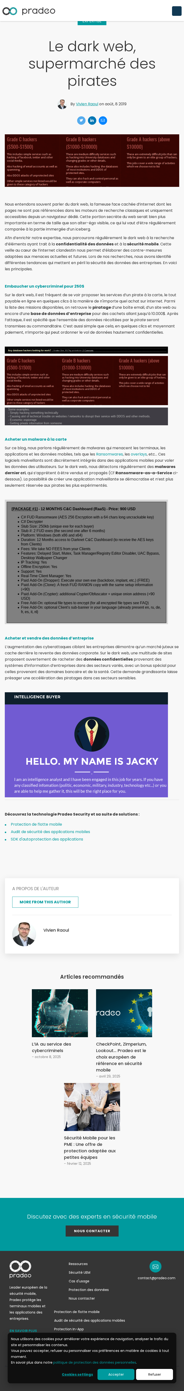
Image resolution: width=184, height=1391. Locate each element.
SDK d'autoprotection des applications (47, 839)
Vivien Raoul (87, 104)
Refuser (154, 1374)
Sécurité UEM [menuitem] (79, 1272)
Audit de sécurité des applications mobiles (50, 832)
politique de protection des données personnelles (94, 1362)
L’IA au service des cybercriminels (51, 1047)
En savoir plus (23, 1330)
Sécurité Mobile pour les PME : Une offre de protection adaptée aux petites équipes (90, 1147)
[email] (103, 120)
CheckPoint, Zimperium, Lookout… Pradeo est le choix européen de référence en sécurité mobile (121, 1057)
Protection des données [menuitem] (89, 1289)
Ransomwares (109, 454)
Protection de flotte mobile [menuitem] (77, 1311)
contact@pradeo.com (156, 1278)
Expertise (92, 21)
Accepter (116, 1374)
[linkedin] (92, 120)
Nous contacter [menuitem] (82, 1298)
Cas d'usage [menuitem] (79, 1281)
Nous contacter (92, 1231)
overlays (139, 454)
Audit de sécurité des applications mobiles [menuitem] (89, 1320)
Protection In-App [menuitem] (69, 1329)
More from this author (45, 902)
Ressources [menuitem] (78, 1263)
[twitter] (81, 120)
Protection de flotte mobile (36, 824)
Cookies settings (77, 1374)
